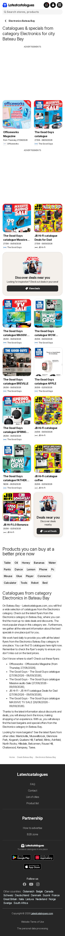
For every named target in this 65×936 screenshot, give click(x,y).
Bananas (39, 562)
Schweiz (8, 895)
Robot (34, 582)
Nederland (41, 899)
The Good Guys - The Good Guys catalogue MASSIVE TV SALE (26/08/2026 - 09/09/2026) (34, 702)
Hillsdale (22, 743)
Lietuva (30, 899)
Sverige (7, 903)
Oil (16, 562)
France (56, 895)
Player (30, 576)
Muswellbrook (37, 736)
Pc (52, 569)
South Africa (21, 903)
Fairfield (38, 739)
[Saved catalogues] (46, 5)
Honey (26, 562)
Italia (21, 899)
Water (52, 562)
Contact (32, 790)
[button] (53, 5)
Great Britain (10, 899)
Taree (31, 747)
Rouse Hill (47, 743)
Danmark (36, 895)
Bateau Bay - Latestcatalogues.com (26, 605)
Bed (44, 582)
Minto (47, 739)
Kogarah (13, 739)
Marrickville (22, 736)
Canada (48, 891)
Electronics (53, 609)
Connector (44, 576)
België (39, 891)
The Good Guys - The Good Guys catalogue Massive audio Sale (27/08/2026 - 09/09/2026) (34, 683)
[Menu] (59, 5)
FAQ (32, 784)
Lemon (31, 569)
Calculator (10, 582)
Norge (52, 899)
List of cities (32, 797)
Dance (19, 569)
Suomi (46, 895)
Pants (7, 569)
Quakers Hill (26, 739)
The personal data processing (32, 928)
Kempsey (22, 747)
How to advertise (32, 828)
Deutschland (22, 895)
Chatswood (9, 747)
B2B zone (32, 834)
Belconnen (34, 743)
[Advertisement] (32, 71)
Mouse (8, 576)
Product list (32, 803)
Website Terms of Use (32, 921)
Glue (19, 576)
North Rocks (9, 743)
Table (7, 562)
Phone (43, 569)
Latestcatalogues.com (42, 913)
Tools (23, 582)
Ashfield (55, 739)
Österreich (28, 891)
